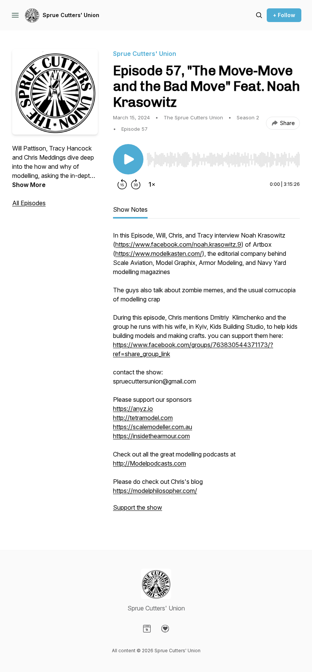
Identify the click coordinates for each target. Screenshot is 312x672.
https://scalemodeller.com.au (152, 427)
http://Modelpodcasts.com (149, 463)
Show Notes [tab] (130, 209)
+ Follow (284, 15)
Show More (29, 185)
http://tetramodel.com (143, 418)
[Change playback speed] (151, 184)
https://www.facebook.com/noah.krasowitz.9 (178, 244)
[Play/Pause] (128, 159)
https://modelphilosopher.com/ (155, 490)
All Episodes (29, 203)
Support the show (137, 507)
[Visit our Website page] (147, 628)
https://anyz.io (133, 408)
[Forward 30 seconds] (136, 184)
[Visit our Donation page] (165, 628)
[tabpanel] (206, 375)
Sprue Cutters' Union (71, 15)
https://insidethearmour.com (151, 436)
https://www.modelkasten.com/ (158, 253)
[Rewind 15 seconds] (122, 184)
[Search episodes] (259, 15)
